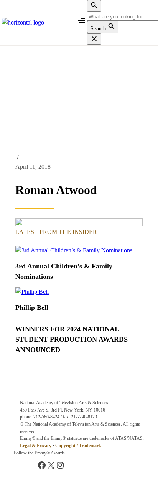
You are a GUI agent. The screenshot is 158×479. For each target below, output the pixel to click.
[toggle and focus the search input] (94, 6)
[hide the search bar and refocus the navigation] (94, 39)
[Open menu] (82, 22)
